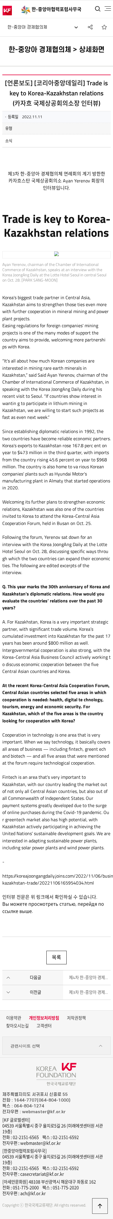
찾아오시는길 (17, 1026)
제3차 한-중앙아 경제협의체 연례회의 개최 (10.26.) (90, 992)
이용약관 (13, 1018)
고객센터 (44, 1026)
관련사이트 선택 (25, 1046)
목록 (56, 957)
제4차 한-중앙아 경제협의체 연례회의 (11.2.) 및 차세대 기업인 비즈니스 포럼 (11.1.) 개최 (90, 977)
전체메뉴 (108, 8)
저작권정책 (76, 1018)
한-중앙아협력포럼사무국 (56, 9)
